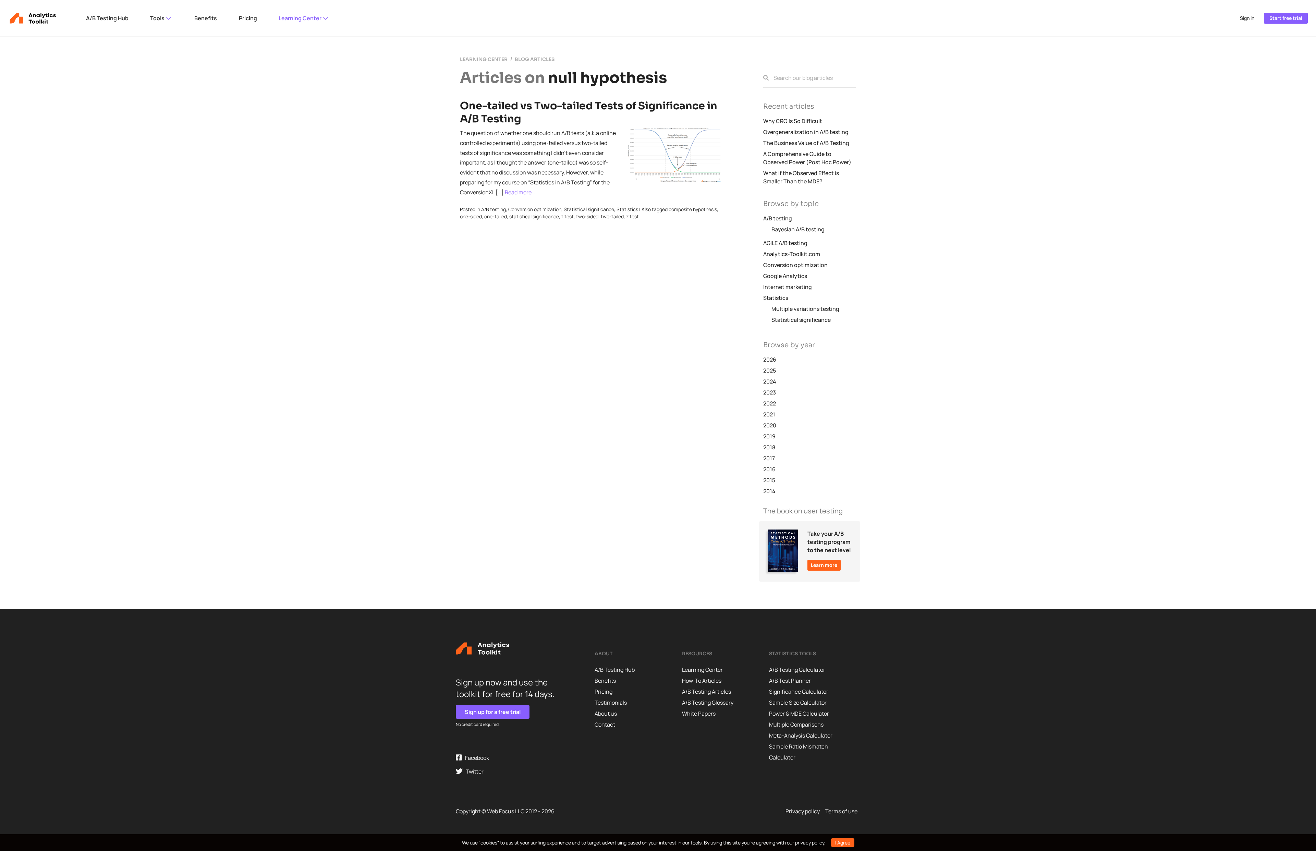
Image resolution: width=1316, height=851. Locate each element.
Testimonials (611, 702)
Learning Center (300, 18)
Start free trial (1285, 18)
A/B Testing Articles (706, 691)
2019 (769, 436)
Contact (605, 724)
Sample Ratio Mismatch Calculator (798, 752)
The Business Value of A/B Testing (806, 143)
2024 (769, 381)
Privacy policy (802, 811)
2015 (769, 480)
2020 (769, 425)
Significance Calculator (798, 691)
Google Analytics (785, 276)
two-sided (587, 216)
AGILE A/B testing (785, 243)
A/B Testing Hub (107, 18)
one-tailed (495, 216)
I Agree (842, 842)
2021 (769, 414)
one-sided (471, 216)
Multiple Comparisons (796, 724)
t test (567, 216)
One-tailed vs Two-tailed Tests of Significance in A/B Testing (588, 112)
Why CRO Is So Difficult (792, 121)
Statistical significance (589, 209)
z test (632, 216)
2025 (769, 370)
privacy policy (809, 842)
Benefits (205, 18)
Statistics (627, 209)
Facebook (475, 758)
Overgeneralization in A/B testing (806, 132)
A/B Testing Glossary (707, 702)
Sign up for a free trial (493, 712)
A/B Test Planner (790, 680)
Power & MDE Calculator (799, 713)
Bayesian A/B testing (798, 229)
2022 (769, 403)
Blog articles (535, 59)
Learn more (824, 565)
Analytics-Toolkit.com (791, 254)
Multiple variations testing (805, 309)
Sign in (1247, 18)
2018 (769, 447)
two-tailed (612, 216)
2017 (769, 458)
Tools (158, 18)
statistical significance (534, 216)
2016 (769, 469)
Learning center (484, 59)
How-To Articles (701, 680)
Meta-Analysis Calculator (800, 735)
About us (606, 713)
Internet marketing (787, 287)
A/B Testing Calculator (797, 669)
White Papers (699, 713)
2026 (769, 359)
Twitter (473, 771)
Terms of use (841, 811)
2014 (769, 491)
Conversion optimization (534, 209)
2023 (769, 392)
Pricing (248, 18)
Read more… (520, 192)
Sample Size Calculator (798, 702)
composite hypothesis (693, 209)
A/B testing (493, 209)
